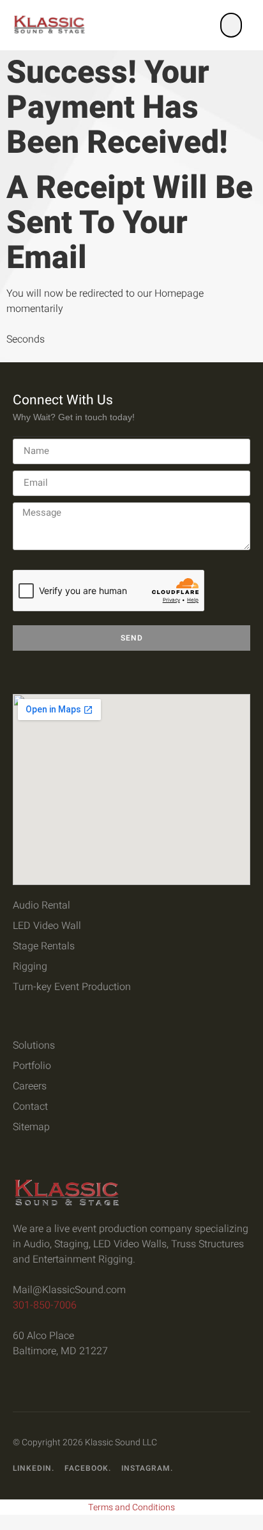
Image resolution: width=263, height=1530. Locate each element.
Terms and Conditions (131, 1507)
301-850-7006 (45, 1305)
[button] (231, 25)
